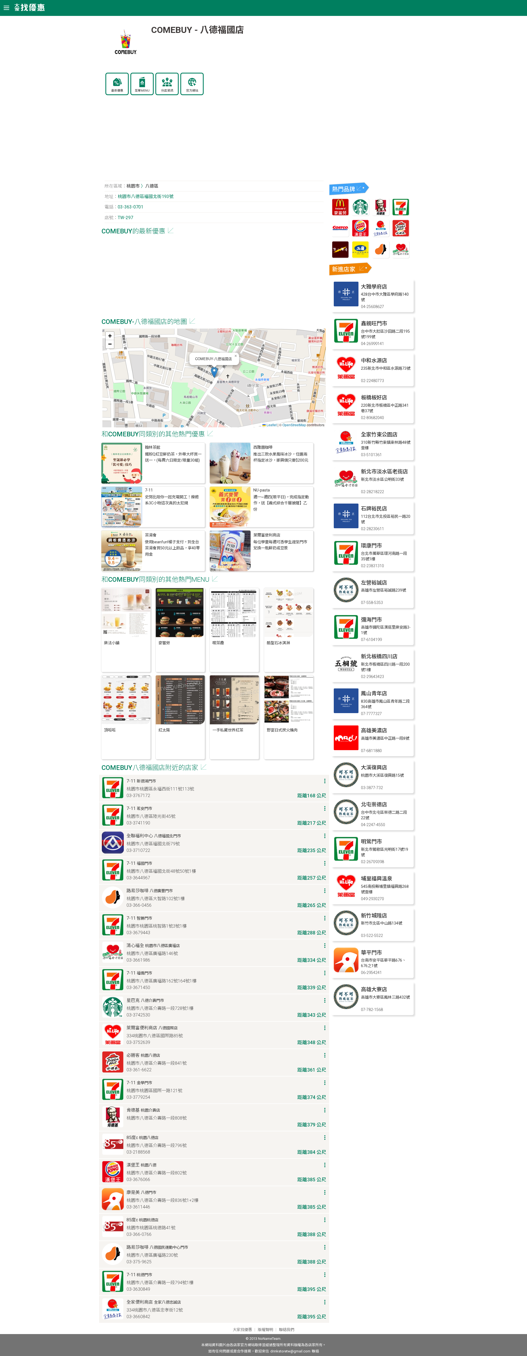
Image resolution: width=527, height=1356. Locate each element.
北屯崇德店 (374, 804)
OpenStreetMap (294, 424)
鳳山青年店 (374, 693)
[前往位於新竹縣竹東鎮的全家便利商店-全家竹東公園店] (346, 452)
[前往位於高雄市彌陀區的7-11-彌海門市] (346, 637)
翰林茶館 (152, 447)
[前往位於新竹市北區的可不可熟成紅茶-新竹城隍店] (346, 933)
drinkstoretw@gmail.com (290, 1351)
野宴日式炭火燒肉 (282, 730)
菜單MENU (142, 90)
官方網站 (192, 90)
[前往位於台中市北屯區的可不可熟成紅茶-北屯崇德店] (346, 822)
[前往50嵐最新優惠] (360, 256)
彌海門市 (371, 620)
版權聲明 (265, 1329)
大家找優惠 (242, 1329)
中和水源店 (374, 360)
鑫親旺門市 (374, 323)
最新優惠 (117, 90)
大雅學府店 (374, 287)
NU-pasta (261, 490)
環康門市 (371, 546)
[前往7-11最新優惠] (400, 214)
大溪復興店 (374, 767)
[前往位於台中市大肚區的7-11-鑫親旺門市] (346, 341)
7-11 (149, 490)
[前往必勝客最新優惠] (400, 235)
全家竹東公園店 (379, 434)
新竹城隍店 (374, 916)
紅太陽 (164, 730)
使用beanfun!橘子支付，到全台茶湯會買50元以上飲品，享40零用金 (172, 548)
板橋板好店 (374, 397)
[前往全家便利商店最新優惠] (380, 235)
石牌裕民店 (374, 508)
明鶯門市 (371, 841)
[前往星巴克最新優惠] (360, 214)
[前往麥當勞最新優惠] (340, 214)
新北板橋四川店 (379, 656)
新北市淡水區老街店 (384, 471)
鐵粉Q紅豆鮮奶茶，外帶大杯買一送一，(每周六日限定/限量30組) (173, 457)
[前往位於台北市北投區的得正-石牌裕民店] (346, 526)
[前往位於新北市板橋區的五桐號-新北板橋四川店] (346, 674)
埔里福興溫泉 (376, 878)
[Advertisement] (214, 141)
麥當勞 (164, 643)
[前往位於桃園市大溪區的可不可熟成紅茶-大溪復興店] (346, 785)
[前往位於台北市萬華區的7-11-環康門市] (346, 563)
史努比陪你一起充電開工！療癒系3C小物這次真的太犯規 (172, 500)
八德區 (151, 186)
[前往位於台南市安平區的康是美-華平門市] (346, 970)
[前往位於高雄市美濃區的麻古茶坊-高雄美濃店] (346, 748)
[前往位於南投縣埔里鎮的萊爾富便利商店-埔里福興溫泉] (346, 896)
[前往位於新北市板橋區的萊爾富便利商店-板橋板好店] (346, 415)
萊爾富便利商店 (266, 535)
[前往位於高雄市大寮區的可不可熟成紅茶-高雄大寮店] (346, 1007)
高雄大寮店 (374, 989)
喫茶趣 (218, 643)
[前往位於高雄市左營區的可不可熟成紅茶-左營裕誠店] (346, 600)
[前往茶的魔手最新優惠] (340, 256)
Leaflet (271, 424)
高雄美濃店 (374, 730)
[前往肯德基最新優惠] (380, 214)
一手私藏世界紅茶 (227, 730)
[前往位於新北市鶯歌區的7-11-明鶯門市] (346, 859)
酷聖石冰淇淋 (278, 643)
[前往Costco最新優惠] (340, 235)
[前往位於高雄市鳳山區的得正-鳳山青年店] (346, 711)
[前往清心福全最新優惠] (400, 256)
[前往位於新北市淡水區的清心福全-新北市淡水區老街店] (346, 489)
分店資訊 (167, 90)
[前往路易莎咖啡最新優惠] (380, 256)
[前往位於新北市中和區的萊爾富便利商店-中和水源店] (346, 378)
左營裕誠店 (374, 583)
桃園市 (133, 186)
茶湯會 (150, 535)
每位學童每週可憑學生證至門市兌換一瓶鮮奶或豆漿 (280, 545)
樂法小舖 (111, 643)
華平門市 (371, 953)
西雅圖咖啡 (263, 447)
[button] (214, 372)
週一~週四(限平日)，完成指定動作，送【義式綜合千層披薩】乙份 (281, 503)
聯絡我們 (286, 1329)
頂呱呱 (110, 730)
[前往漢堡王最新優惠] (360, 235)
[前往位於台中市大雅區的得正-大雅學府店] (346, 304)
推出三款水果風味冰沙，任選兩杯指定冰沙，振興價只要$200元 (280, 457)
